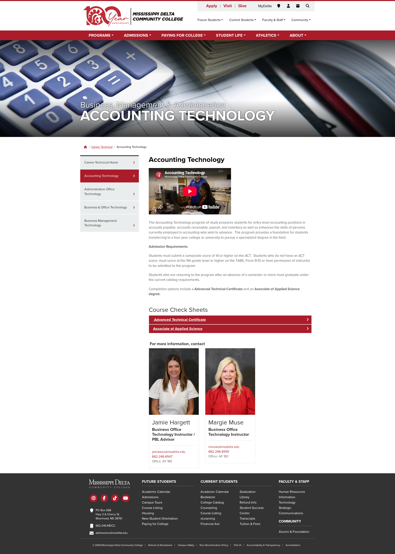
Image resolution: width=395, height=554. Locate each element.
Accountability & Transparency (263, 545)
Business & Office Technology (105, 207)
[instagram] (94, 499)
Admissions (150, 497)
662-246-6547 (162, 457)
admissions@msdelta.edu (112, 533)
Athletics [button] (266, 35)
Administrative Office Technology (99, 191)
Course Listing (152, 508)
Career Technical (102, 147)
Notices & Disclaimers (160, 545)
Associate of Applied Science (177, 328)
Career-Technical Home (101, 162)
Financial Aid (210, 524)
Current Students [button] (241, 20)
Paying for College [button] (182, 35)
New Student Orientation (160, 519)
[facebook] (104, 499)
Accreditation (293, 545)
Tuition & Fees (250, 524)
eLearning (208, 519)
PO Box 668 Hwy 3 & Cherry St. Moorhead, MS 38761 (109, 514)
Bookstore (208, 497)
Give (242, 6)
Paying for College (155, 524)
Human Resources (292, 492)
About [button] (296, 35)
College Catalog (212, 502)
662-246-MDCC (105, 525)
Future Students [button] (209, 20)
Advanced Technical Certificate (179, 319)
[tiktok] (115, 499)
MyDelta (265, 6)
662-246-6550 (218, 452)
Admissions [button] (136, 35)
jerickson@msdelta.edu (168, 452)
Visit (227, 6)
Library (244, 497)
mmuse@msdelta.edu (223, 447)
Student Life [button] (229, 35)
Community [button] (300, 20)
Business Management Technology (100, 223)
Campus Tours (152, 502)
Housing (148, 513)
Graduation (248, 492)
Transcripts (247, 519)
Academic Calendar (156, 492)
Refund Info (248, 502)
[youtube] (126, 499)
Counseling (209, 508)
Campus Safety (186, 545)
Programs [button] (99, 35)
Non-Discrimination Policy (214, 545)
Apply (211, 6)
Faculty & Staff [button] (272, 20)
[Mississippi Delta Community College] (133, 16)
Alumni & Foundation (294, 532)
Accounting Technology (101, 176)
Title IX (237, 545)
